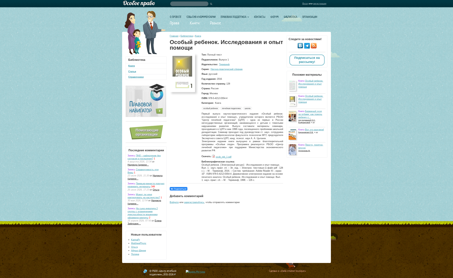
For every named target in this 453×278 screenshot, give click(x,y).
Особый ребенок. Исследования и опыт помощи (310, 84)
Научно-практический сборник (227, 69)
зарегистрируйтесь (194, 202)
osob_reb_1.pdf (223, 157)
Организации (309, 17)
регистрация (319, 3)
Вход (305, 3)
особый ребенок (210, 108)
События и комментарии (201, 17)
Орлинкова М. (304, 151)
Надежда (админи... (138, 164)
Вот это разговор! (314, 129)
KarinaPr (135, 239)
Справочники (136, 77)
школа (247, 108)
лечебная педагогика (231, 108)
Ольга (156, 189)
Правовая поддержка (233, 17)
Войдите (174, 202)
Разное (215, 23)
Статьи (132, 71)
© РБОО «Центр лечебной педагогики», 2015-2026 (163, 272)
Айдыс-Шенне (138, 250)
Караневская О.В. (305, 132)
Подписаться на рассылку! (307, 60)
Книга (198, 36)
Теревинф (224, 64)
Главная (174, 36)
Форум (274, 17)
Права (174, 23)
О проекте (175, 17)
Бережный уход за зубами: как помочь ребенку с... (310, 114)
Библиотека (290, 17)
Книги (194, 23)
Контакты (259, 17)
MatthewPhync (138, 243)
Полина (135, 254)
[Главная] (226, 3)
